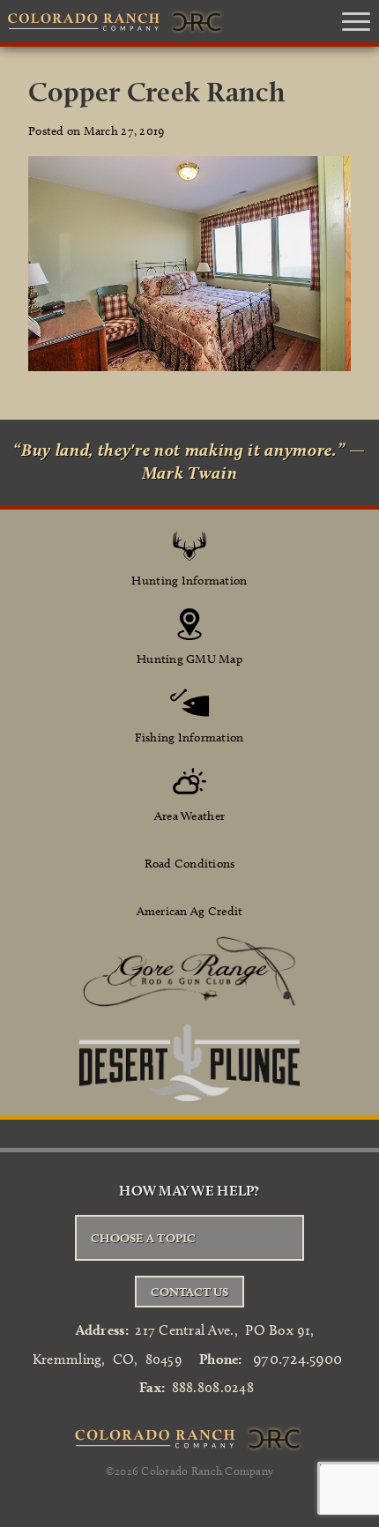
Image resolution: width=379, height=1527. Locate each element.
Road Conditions (190, 863)
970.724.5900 (297, 1358)
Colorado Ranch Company (207, 1471)
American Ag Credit (190, 911)
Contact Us (189, 1292)
